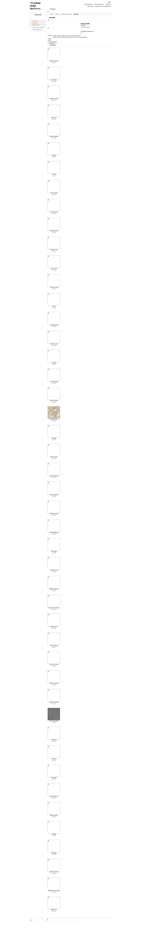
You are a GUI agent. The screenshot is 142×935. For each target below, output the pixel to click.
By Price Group (36, 24)
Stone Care (90, 6)
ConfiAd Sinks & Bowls (38, 27)
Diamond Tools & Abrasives (103, 6)
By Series (35, 23)
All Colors (35, 21)
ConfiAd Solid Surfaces (39, 18)
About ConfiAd (38, 9)
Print (50, 38)
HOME (51, 14)
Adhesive (108, 4)
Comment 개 (53, 42)
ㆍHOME (108, 2)
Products (52, 9)
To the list (49, 40)
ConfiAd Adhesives (37, 29)
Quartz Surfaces (99, 4)
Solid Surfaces (89, 4)
